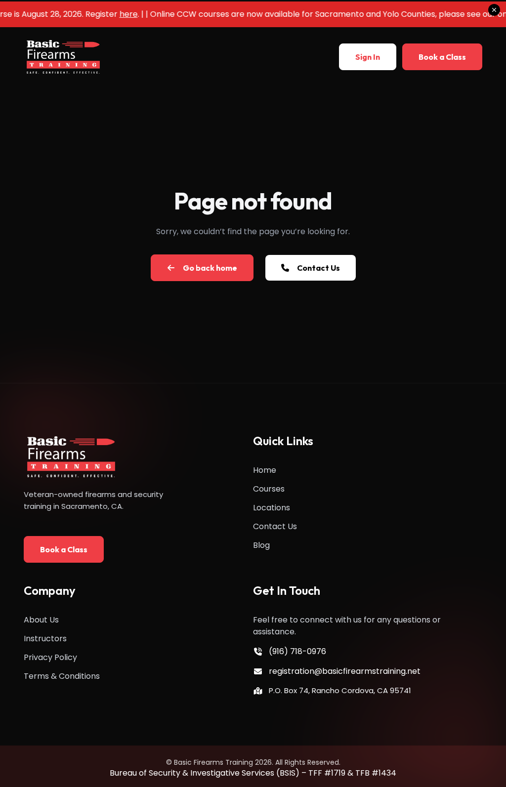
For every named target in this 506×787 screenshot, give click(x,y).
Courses (269, 489)
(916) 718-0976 (297, 651)
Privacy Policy (50, 657)
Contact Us (275, 526)
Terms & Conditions (62, 676)
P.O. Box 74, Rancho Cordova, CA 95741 (340, 690)
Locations (271, 507)
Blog (261, 545)
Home (264, 470)
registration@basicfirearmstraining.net (345, 671)
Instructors (45, 638)
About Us (41, 619)
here (123, 14)
